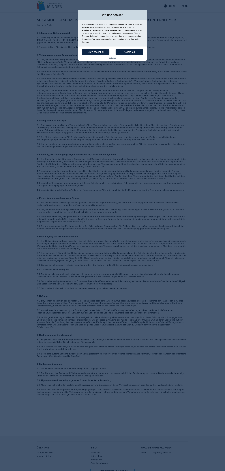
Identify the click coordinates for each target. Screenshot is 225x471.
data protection (134, 36)
